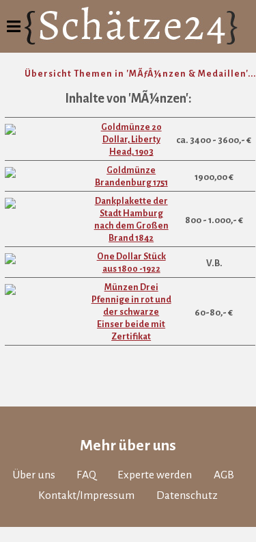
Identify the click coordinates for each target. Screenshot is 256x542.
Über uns (33, 475)
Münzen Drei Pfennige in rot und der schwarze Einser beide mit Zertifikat (131, 312)
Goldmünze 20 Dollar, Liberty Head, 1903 (131, 139)
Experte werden (154, 475)
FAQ (86, 475)
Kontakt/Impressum (86, 495)
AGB (224, 475)
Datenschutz (187, 495)
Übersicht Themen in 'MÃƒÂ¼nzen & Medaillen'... (140, 74)
